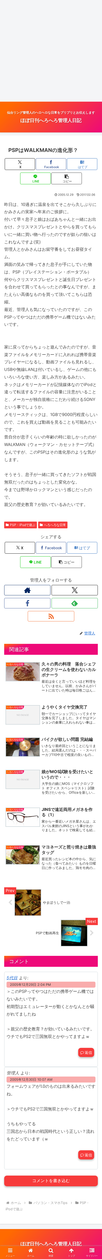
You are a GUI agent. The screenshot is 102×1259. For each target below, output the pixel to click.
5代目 (12, 977)
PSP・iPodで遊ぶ (22, 525)
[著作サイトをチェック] (27, 590)
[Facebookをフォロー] (27, 603)
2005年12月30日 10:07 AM (31, 1079)
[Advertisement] (51, 51)
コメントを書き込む (51, 1180)
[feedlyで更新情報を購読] (75, 603)
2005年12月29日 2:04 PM (30, 985)
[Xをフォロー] (75, 590)
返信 (88, 1052)
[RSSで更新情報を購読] (51, 616)
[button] (66, 178)
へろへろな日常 (55, 525)
